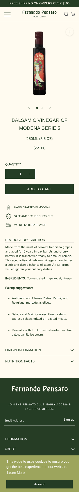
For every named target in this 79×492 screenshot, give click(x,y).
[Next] (50, 108)
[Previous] (29, 108)
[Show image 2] (42, 108)
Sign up (69, 419)
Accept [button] (39, 484)
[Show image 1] (37, 108)
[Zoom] (70, 32)
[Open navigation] (7, 14)
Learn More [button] (16, 473)
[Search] (66, 14)
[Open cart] (73, 14)
